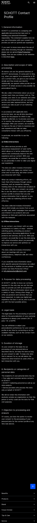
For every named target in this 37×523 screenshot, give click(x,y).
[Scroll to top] (32, 486)
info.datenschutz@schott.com (15, 271)
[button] (18, 493)
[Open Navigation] (34, 2)
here (12, 57)
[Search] (29, 2)
